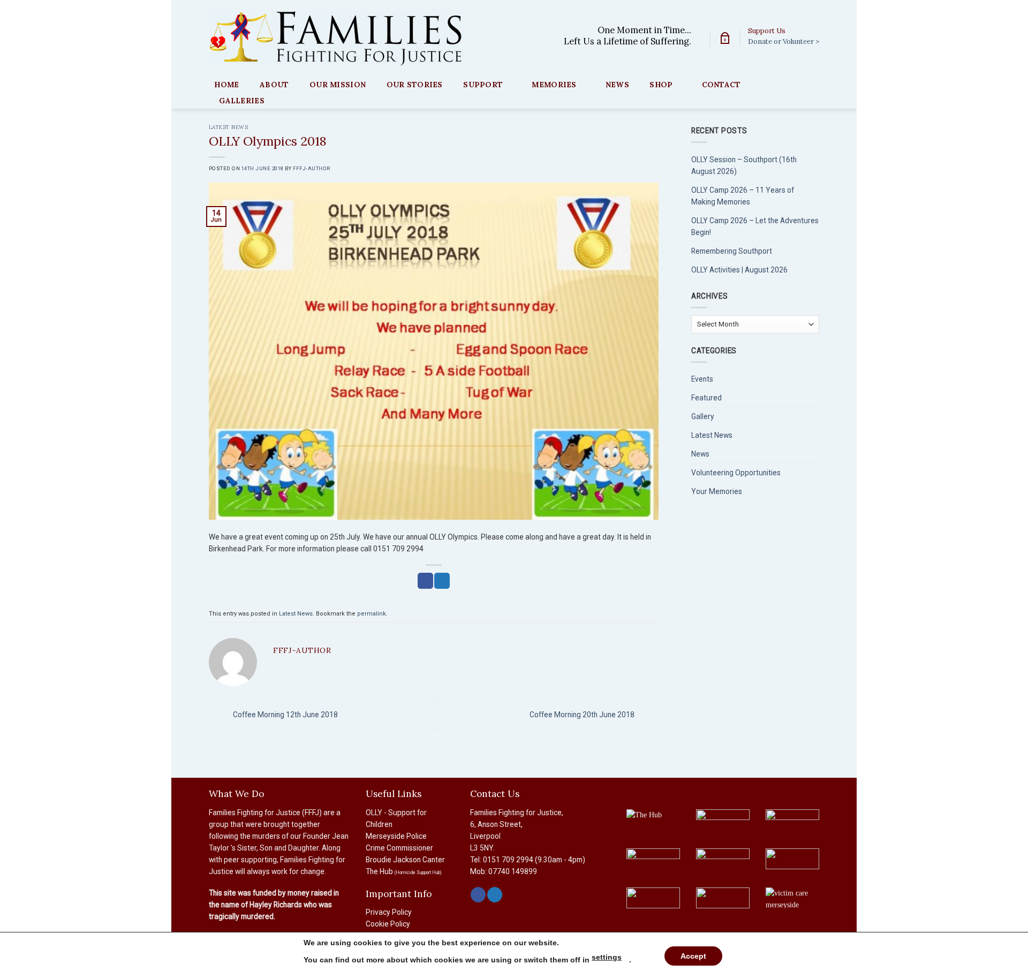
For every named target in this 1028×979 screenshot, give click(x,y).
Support (483, 84)
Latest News (228, 127)
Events (702, 379)
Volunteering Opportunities (736, 472)
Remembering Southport (731, 251)
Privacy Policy (389, 912)
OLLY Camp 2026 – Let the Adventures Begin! (755, 226)
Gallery (702, 416)
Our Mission (337, 84)
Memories (554, 84)
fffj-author (311, 168)
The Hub (403, 871)
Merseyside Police (396, 836)
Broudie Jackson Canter (405, 859)
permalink (371, 613)
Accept (693, 956)
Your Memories (716, 491)
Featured (706, 397)
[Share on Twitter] (441, 580)
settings (607, 957)
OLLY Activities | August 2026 (739, 269)
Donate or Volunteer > (783, 41)
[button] (725, 38)
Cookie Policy (388, 924)
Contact (721, 84)
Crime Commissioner (399, 848)
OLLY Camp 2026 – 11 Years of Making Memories (742, 196)
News (617, 84)
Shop (660, 84)
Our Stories (415, 84)
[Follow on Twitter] (494, 894)
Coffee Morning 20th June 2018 (583, 714)
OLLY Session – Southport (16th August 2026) (744, 165)
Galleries (241, 100)
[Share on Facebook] (425, 580)
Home (226, 84)
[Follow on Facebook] (478, 894)
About (274, 84)
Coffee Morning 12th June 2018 (284, 714)
